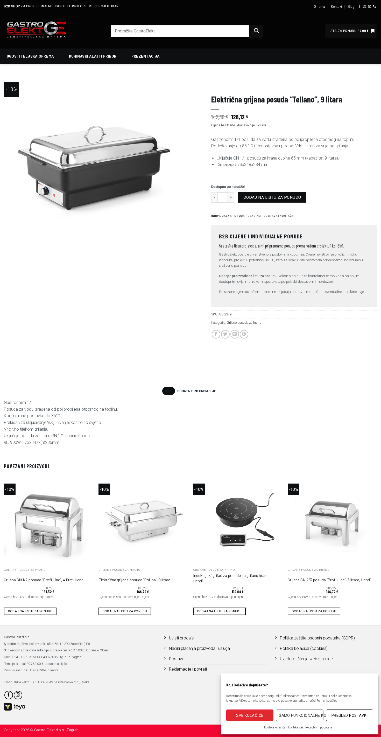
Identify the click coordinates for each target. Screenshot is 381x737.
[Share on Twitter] (225, 334)
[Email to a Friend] (234, 334)
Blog (351, 6)
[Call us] (374, 6)
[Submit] (256, 31)
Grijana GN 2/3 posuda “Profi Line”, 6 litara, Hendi (329, 579)
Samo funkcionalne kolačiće (301, 715)
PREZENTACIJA (223, 85)
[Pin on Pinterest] (244, 334)
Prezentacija (145, 56)
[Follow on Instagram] (364, 6)
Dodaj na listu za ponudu (272, 197)
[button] (351, 31)
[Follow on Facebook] (359, 6)
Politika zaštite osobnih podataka (310, 727)
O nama (319, 6)
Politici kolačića (326, 700)
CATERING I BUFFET (255, 85)
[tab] (228, 216)
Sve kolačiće (249, 715)
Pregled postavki (349, 715)
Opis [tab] (168, 391)
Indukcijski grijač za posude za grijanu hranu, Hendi (231, 578)
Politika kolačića (275, 727)
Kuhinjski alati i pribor (93, 56)
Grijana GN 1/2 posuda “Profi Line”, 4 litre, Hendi (44, 579)
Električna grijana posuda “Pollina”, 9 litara (134, 579)
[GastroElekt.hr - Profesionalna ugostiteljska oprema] (43, 29)
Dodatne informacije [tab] (196, 391)
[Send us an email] (369, 6)
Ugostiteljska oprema (30, 56)
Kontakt (336, 6)
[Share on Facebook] (216, 334)
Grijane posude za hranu (298, 85)
